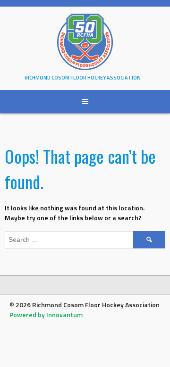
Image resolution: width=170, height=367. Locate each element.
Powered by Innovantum (46, 314)
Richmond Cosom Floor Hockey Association (83, 77)
